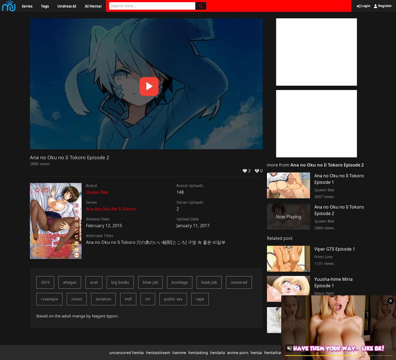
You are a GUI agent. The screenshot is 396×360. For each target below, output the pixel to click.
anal (94, 282)
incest (76, 299)
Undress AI (66, 6)
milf (128, 299)
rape (200, 299)
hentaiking (198, 352)
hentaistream (158, 352)
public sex (173, 299)
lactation (103, 299)
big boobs (120, 282)
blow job (150, 282)
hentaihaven (275, 352)
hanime (179, 352)
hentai (256, 352)
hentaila (217, 352)
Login (365, 6)
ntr (148, 299)
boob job (209, 282)
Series (27, 6)
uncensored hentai (126, 352)
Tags (45, 6)
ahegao (70, 282)
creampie (49, 299)
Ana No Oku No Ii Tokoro (111, 209)
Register (384, 6)
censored (239, 282)
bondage (180, 282)
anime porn (237, 352)
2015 (45, 282)
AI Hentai (93, 6)
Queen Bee (97, 192)
